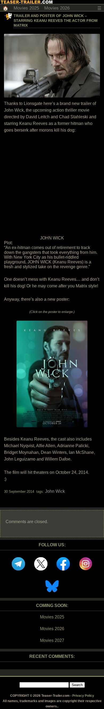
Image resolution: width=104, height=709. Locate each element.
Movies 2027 (52, 640)
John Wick (55, 491)
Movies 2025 (26, 8)
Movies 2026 (57, 8)
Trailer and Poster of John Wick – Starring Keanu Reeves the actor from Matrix (56, 20)
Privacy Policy (83, 696)
